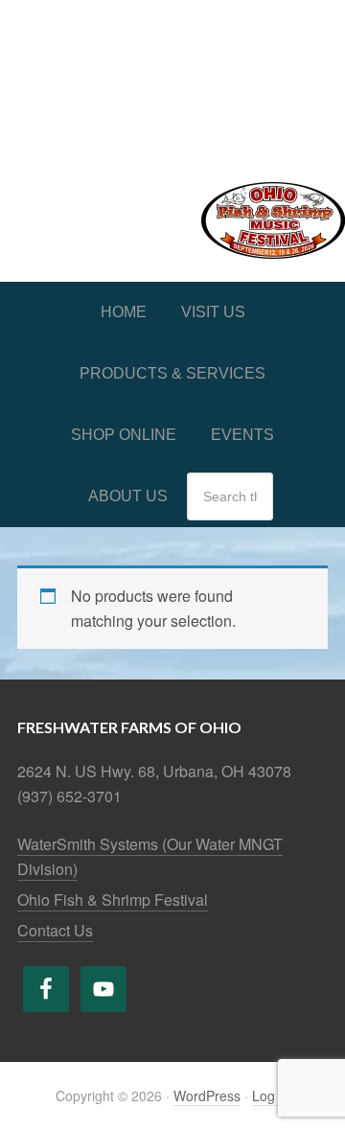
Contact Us (55, 930)
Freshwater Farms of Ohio (172, 78)
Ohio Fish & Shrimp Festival (112, 899)
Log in (270, 1095)
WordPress (207, 1095)
